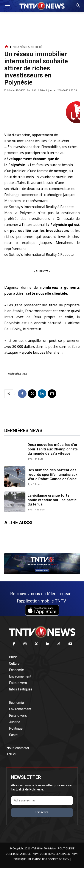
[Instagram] (25, 644)
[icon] (6, 47)
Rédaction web (17, 374)
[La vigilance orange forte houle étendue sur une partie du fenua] (14, 501)
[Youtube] (70, 644)
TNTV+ (11, 754)
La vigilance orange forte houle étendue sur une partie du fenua (52, 499)
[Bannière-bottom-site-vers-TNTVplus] (42, 573)
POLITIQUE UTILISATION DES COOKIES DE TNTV (41, 859)
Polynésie (19, 47)
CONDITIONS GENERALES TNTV (58, 853)
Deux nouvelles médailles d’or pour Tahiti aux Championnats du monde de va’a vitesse (53, 449)
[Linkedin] (42, 393)
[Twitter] (36, 644)
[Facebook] (22, 393)
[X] (32, 393)
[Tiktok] (59, 644)
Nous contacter (17, 748)
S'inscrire (42, 812)
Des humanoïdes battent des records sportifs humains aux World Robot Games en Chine (53, 474)
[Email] (52, 393)
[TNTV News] (42, 631)
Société (36, 47)
